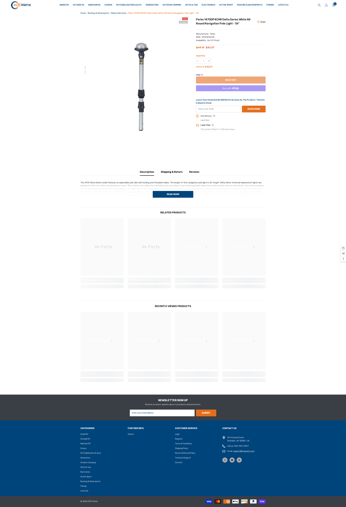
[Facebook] (224, 460)
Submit (206, 413)
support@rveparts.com (243, 451)
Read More (173, 194)
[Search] (319, 5)
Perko (212, 34)
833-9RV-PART (241, 446)
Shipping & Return (171, 171)
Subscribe (253, 109)
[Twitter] (239, 460)
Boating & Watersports (98, 13)
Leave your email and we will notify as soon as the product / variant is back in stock (230, 101)
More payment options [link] (231, 92)
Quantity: (201, 56)
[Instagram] (232, 460)
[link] (102, 281)
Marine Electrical (118, 13)
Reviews (194, 171)
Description (147, 171)
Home (83, 13)
